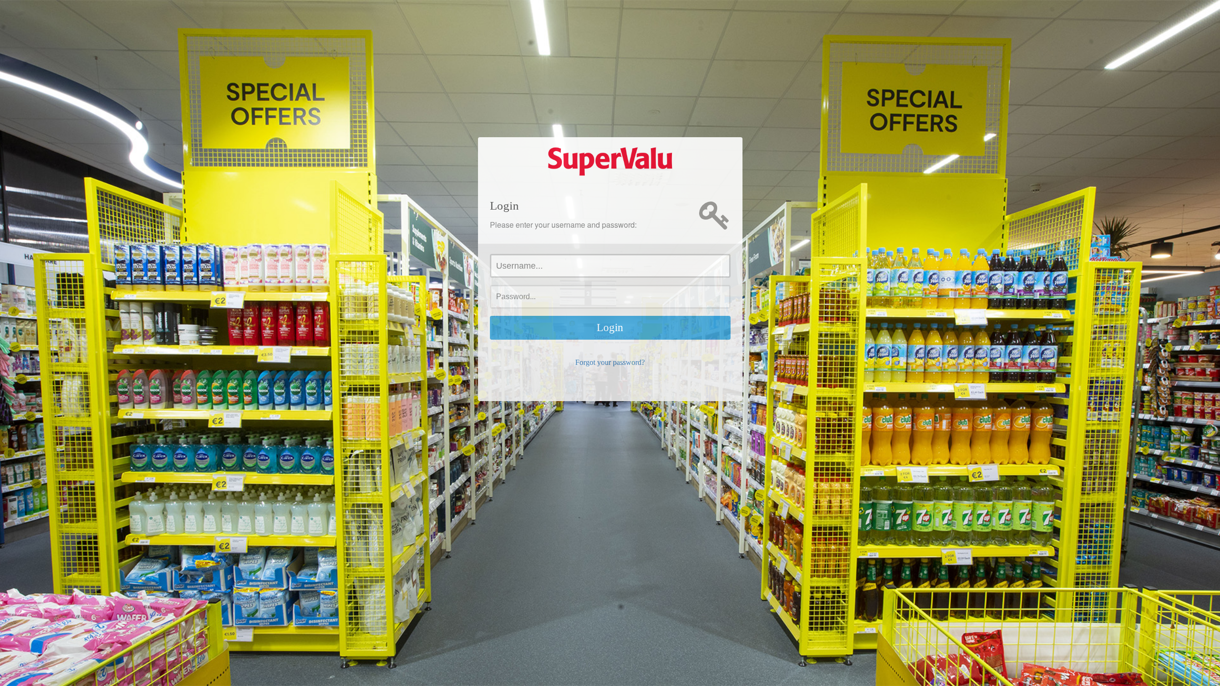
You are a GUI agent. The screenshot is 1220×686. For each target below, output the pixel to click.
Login (610, 327)
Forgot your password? (610, 362)
